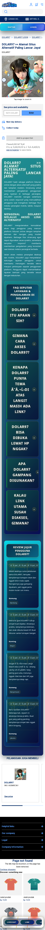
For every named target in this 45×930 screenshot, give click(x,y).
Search (5, 11)
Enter (31, 113)
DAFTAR (11, 27)
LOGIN (33, 27)
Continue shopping (7, 869)
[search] (22, 11)
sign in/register (12, 150)
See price (8, 796)
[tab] (12, 805)
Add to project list (25, 138)
